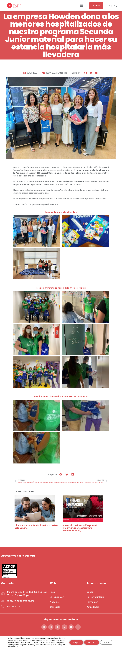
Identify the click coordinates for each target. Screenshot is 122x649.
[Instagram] (50, 627)
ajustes (53, 645)
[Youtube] (71, 627)
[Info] (78, 627)
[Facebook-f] (57, 627)
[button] (81, 5)
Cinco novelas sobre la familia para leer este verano (36, 526)
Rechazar (92, 642)
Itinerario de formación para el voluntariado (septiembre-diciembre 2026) (80, 528)
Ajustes (107, 642)
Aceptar (76, 642)
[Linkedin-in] (64, 627)
